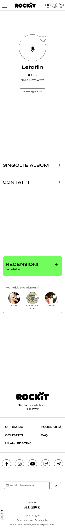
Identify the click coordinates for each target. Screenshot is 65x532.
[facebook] (6, 463)
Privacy (2, 516)
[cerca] (54, 5)
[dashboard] (61, 5)
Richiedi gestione (32, 91)
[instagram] (19, 463)
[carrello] (47, 5)
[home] (25, 5)
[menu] (3, 5)
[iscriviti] (56, 485)
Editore (30, 504)
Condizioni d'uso (25, 520)
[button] (8, 301)
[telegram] (58, 463)
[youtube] (32, 463)
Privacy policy (41, 520)
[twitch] (45, 463)
